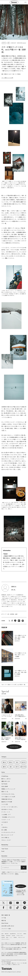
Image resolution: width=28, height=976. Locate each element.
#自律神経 (12, 614)
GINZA (24, 933)
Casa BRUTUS (13, 933)
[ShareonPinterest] (23, 621)
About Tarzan (4, 923)
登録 (23, 867)
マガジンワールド (21, 937)
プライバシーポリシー (5, 939)
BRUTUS (6, 933)
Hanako (3, 935)
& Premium (8, 935)
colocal (13, 935)
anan (2, 933)
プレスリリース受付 (6, 928)
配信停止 (16, 873)
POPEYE (3, 937)
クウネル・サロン (19, 935)
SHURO (15, 937)
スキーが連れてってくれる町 (7, 77)
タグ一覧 (3, 917)
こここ (11, 937)
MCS (7, 937)
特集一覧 (3, 920)
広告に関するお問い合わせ (7, 926)
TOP (2, 684)
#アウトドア (4, 614)
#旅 (8, 614)
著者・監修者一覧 (5, 915)
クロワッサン (19, 933)
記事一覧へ (13, 589)
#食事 (16, 614)
